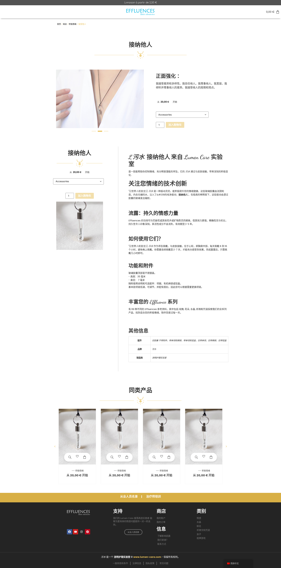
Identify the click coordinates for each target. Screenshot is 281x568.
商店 (65, 24)
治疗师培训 (153, 496)
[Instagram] (81, 531)
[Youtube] (75, 531)
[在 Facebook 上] (69, 531)
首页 (59, 24)
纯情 (181, 309)
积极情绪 (72, 24)
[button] (94, 131)
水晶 (192, 309)
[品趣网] (87, 531)
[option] (77, 446)
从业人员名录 (129, 496)
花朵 (187, 309)
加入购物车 (175, 125)
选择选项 (84, 457)
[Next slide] (226, 446)
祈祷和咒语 (202, 309)
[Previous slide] (55, 446)
